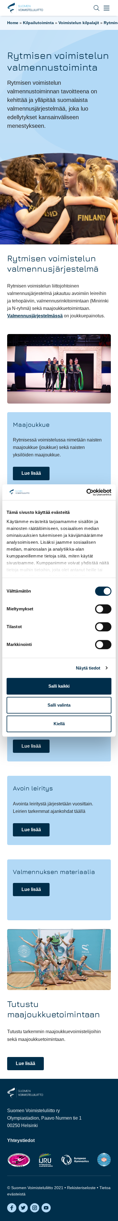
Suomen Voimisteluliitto (25, 8)
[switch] (103, 609)
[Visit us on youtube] (46, 1207)
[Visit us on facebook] (11, 1207)
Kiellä (59, 723)
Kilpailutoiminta (38, 22)
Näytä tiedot (88, 668)
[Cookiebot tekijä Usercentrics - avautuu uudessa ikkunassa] (86, 492)
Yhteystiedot (21, 1140)
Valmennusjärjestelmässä (35, 315)
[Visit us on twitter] (23, 1207)
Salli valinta (59, 705)
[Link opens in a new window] (19, 1160)
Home (12, 22)
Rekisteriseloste (81, 1187)
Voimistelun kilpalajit (78, 22)
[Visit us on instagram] (34, 1207)
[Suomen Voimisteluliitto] (25, 1092)
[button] (92, 8)
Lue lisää (31, 473)
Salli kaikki (59, 686)
